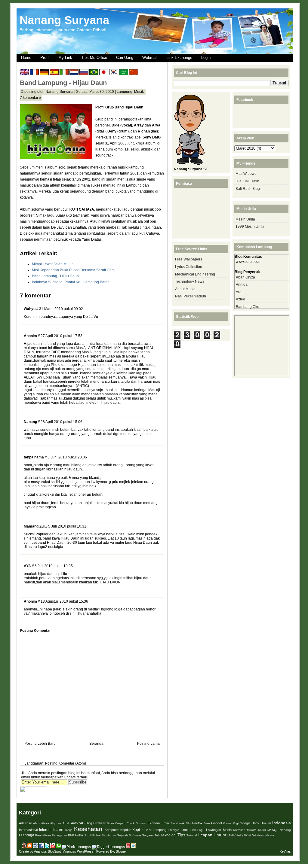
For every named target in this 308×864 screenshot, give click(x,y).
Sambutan (109, 835)
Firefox (197, 823)
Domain (141, 823)
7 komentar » (30, 98)
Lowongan (213, 830)
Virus (247, 835)
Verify (239, 835)
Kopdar (125, 830)
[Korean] (113, 73)
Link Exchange (179, 57)
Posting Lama (148, 743)
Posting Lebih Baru (40, 743)
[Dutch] (74, 73)
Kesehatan (88, 829)
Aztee (240, 299)
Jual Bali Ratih (247, 181)
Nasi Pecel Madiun (190, 296)
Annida (242, 284)
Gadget (216, 823)
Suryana (148, 835)
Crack (130, 823)
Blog (89, 823)
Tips (181, 834)
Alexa (45, 823)
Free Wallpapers (188, 259)
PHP (71, 835)
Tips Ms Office (94, 57)
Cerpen (120, 823)
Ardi (239, 292)
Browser (99, 823)
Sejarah (122, 835)
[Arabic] (123, 73)
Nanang (30, 422)
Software (135, 835)
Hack (255, 823)
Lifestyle (173, 830)
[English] (24, 73)
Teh (157, 835)
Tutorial (191, 835)
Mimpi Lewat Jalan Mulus (52, 264)
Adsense (25, 823)
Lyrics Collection (188, 267)
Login (206, 57)
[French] (34, 73)
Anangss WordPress (78, 851)
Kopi (136, 830)
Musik (139, 92)
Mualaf (251, 830)
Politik (79, 835)
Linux (185, 830)
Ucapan (205, 834)
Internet (45, 830)
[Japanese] (103, 73)
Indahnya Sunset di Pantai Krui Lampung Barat (70, 282)
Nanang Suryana (64, 20)
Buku (110, 823)
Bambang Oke (247, 307)
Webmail (149, 57)
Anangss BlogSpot (47, 851)
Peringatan (59, 835)
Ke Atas (285, 851)
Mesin (227, 830)
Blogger (121, 851)
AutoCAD (78, 823)
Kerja (68, 830)
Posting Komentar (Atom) (65, 763)
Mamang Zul (34, 526)
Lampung (124, 92)
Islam (58, 829)
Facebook (177, 823)
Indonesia (281, 822)
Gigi (236, 823)
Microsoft (239, 830)
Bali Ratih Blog (248, 189)
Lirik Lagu (197, 830)
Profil (44, 57)
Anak (66, 823)
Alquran (55, 823)
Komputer (112, 830)
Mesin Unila (245, 219)
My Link (65, 57)
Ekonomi (154, 823)
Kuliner (146, 830)
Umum (220, 834)
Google (245, 823)
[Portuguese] (93, 73)
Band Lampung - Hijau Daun (63, 83)
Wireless (258, 835)
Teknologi (169, 835)
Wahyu (29, 309)
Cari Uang (124, 57)
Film (188, 823)
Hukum (265, 823)
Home (26, 57)
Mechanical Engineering (195, 274)
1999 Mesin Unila (250, 226)
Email (165, 823)
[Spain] (54, 73)
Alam (36, 823)
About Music (185, 289)
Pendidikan (43, 835)
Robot (96, 835)
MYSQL (272, 830)
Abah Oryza (245, 277)
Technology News (189, 281)
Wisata (269, 835)
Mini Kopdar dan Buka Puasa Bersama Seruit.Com (73, 270)
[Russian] (83, 73)
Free (207, 823)
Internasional (28, 830)
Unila (231, 835)
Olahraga (26, 835)
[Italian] (64, 73)
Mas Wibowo (246, 174)
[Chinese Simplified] (133, 73)
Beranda (96, 743)
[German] (44, 73)
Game (227, 823)
